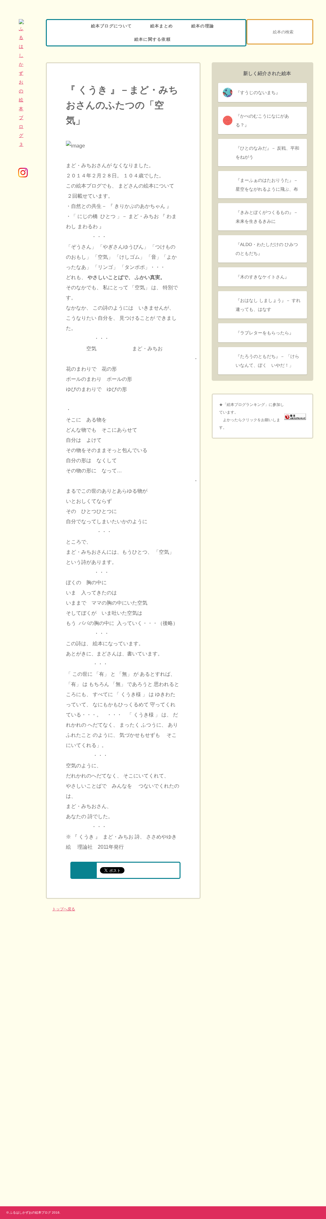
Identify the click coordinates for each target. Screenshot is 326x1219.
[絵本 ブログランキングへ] (295, 416)
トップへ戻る (63, 909)
